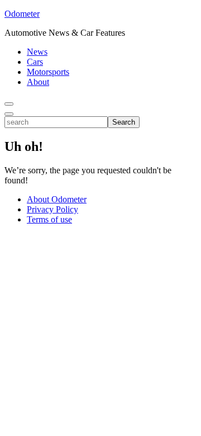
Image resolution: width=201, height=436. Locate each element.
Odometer (22, 13)
